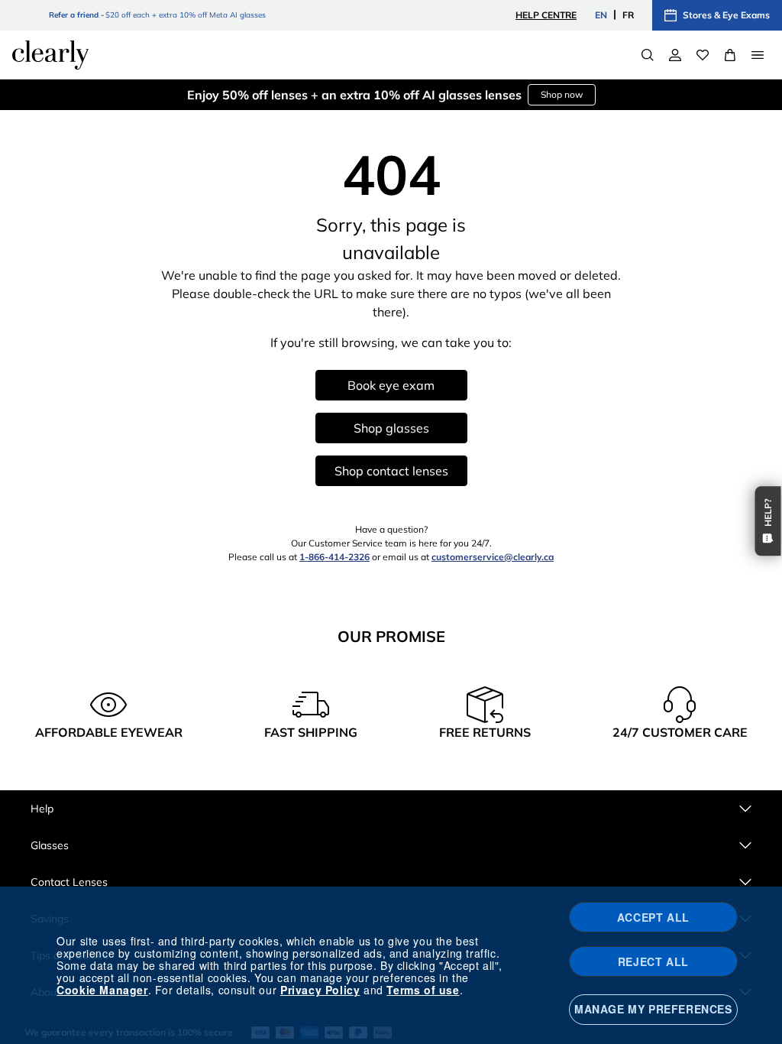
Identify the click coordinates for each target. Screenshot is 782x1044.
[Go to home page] (50, 55)
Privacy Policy (320, 989)
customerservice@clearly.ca (492, 557)
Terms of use (422, 989)
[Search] (647, 55)
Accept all (653, 917)
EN (601, 15)
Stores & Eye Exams (726, 15)
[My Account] (675, 55)
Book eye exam (391, 385)
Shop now (562, 94)
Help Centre (546, 15)
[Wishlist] (702, 55)
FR (628, 15)
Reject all (653, 961)
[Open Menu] (757, 55)
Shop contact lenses (391, 470)
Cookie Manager (102, 989)
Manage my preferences (653, 1008)
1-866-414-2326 (334, 557)
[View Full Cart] (730, 55)
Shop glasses (391, 428)
